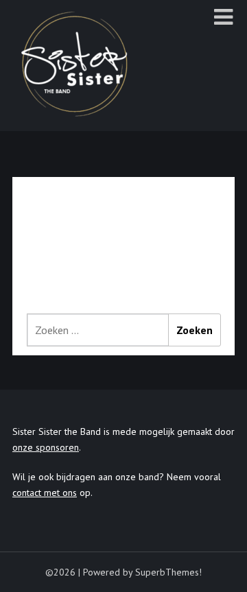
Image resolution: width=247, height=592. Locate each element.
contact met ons (44, 492)
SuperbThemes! (168, 572)
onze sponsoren (45, 447)
